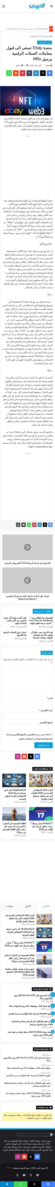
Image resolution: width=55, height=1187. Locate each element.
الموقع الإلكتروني (46, 722)
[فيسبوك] (50, 525)
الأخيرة (46, 906)
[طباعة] (18, 525)
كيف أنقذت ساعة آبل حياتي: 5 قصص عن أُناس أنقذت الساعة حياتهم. (14, 620)
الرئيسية (46, 36)
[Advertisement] (26, 18)
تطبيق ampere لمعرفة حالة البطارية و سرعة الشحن (30, 1013)
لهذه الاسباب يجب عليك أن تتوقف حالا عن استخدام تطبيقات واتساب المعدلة (42, 635)
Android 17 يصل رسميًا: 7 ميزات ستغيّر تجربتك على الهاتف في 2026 (41, 826)
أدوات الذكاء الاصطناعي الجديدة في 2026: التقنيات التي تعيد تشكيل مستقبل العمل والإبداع (19, 918)
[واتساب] (29, 525)
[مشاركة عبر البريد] (23, 525)
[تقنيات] (36, 6)
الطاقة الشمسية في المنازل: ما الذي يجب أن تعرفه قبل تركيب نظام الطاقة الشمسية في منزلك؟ (19, 958)
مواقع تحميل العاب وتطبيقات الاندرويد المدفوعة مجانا (31, 1006)
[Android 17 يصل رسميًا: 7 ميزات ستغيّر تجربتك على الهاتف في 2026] (41, 814)
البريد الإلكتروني (46, 710)
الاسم (50, 698)
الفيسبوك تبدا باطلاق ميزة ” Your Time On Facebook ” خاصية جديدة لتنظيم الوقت (41, 620)
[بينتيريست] (34, 525)
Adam (47, 65)
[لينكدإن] (40, 525)
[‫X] (45, 525)
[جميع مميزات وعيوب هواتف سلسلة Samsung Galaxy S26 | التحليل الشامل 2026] (44, 972)
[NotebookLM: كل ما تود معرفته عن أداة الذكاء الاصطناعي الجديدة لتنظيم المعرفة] (14, 780)
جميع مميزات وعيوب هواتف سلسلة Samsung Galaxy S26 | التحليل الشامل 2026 (19, 972)
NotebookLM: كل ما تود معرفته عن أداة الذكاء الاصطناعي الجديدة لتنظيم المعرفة (20, 932)
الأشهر (28, 906)
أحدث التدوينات (36, 36)
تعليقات (9, 906)
